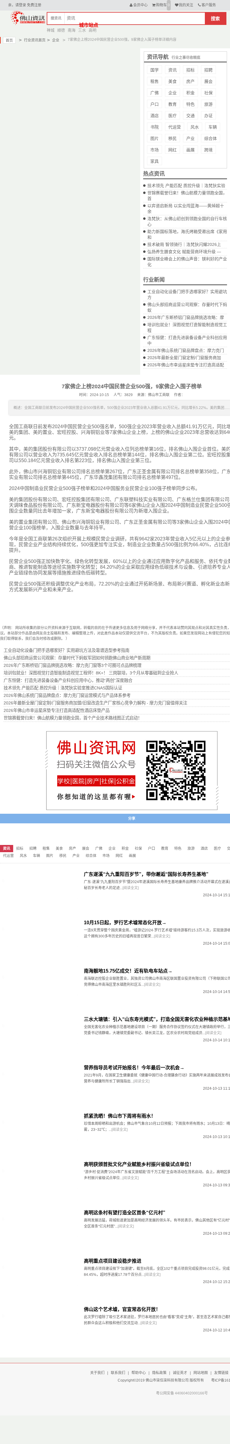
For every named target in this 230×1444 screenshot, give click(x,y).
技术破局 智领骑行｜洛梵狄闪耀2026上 (184, 244)
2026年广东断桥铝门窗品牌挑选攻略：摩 (185, 317)
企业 (53, 40)
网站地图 (200, 1373)
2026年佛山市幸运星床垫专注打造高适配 (185, 364)
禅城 (51, 30)
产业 (190, 138)
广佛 (154, 92)
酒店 (154, 115)
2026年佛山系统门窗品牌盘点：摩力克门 (185, 350)
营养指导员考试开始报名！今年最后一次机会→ (134, 1067)
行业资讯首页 (32, 40)
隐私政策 (159, 1373)
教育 (172, 104)
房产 (190, 81)
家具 (154, 161)
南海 (71, 30)
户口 (154, 104)
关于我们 (97, 1373)
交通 (190, 115)
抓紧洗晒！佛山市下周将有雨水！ (120, 1116)
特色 (190, 104)
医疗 (172, 115)
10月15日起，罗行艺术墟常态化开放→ (125, 922)
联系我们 (118, 1373)
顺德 (61, 30)
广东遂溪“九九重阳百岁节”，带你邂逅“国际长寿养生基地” (146, 874)
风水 (194, 127)
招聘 (208, 70)
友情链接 (221, 1373)
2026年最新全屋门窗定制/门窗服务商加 (184, 357)
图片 (154, 138)
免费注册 (34, 5)
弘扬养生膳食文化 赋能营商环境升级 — (184, 251)
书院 (154, 127)
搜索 (215, 18)
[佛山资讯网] (28, 17)
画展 (190, 149)
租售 (154, 81)
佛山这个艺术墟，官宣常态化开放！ (122, 1309)
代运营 (174, 127)
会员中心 (140, 5)
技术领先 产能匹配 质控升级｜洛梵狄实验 (186, 185)
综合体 (210, 138)
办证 (208, 115)
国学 (154, 70)
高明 (92, 30)
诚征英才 (180, 1373)
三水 (82, 30)
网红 (172, 149)
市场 (154, 149)
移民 (172, 138)
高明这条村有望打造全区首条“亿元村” (124, 1212)
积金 (190, 92)
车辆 (212, 127)
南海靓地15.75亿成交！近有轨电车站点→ (128, 970)
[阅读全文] (130, 888)
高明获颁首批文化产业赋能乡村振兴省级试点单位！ (139, 1164)
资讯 (172, 70)
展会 (208, 81)
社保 (208, 92)
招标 (190, 70)
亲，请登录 (17, 5)
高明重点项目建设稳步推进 (112, 1261)
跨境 (208, 149)
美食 (172, 81)
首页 (9, 40)
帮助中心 (138, 1373)
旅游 (208, 104)
